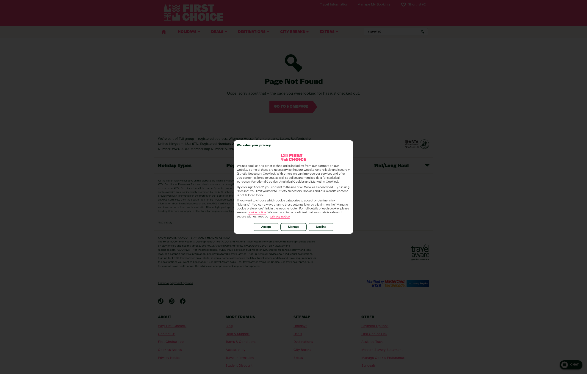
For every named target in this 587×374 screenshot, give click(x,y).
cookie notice (257, 212)
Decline (321, 227)
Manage (293, 227)
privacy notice (280, 216)
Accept (266, 227)
